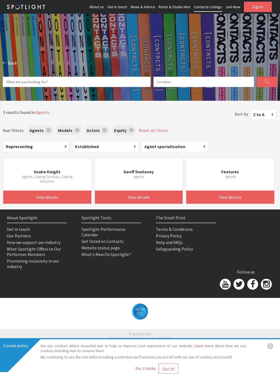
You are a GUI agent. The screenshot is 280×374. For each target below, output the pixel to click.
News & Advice (143, 6)
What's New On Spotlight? (106, 254)
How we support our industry (33, 242)
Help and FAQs (169, 242)
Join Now (233, 6)
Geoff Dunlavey (138, 171)
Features (230, 171)
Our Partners (19, 235)
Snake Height (47, 171)
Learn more (204, 345)
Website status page (100, 248)
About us (96, 6)
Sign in (258, 6)
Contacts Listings (208, 6)
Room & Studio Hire (174, 6)
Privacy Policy (169, 235)
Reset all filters (153, 130)
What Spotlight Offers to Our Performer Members (34, 251)
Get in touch (117, 6)
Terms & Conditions (174, 229)
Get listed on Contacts (102, 241)
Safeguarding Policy (174, 249)
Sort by (241, 114)
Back (12, 63)
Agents (42, 112)
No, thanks (145, 368)
